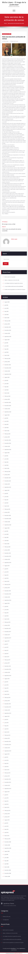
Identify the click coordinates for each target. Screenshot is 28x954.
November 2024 (7, 367)
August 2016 (6, 678)
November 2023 (7, 405)
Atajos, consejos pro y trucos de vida (11, 280)
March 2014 (6, 769)
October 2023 (7, 408)
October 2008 (7, 876)
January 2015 (7, 738)
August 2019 (6, 565)
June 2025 (6, 346)
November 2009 (7, 841)
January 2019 (7, 587)
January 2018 (7, 625)
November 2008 (7, 873)
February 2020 (7, 546)
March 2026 (6, 317)
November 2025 (7, 330)
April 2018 (6, 615)
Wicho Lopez (5, 41)
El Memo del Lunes (14, 41)
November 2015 (7, 707)
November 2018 (7, 594)
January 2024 (7, 399)
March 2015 (6, 732)
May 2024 (6, 386)
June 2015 (6, 722)
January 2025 (7, 361)
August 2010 (6, 820)
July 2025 (6, 342)
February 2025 (7, 358)
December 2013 (7, 779)
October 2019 (7, 559)
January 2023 (7, 437)
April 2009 (6, 863)
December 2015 (7, 703)
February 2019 (7, 584)
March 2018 (6, 619)
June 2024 (6, 383)
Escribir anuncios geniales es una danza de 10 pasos (14, 289)
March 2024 (6, 393)
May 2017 (6, 650)
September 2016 (7, 675)
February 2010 (7, 838)
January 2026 (7, 324)
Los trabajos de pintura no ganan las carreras (13, 283)
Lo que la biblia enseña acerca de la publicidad (13, 286)
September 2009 (7, 848)
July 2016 (6, 681)
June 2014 (6, 760)
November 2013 (7, 782)
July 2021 (6, 493)
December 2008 (7, 870)
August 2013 (6, 791)
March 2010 (6, 835)
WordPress (13, 948)
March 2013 (6, 807)
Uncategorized (6, 919)
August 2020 (6, 528)
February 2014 (7, 772)
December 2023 (7, 402)
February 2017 (7, 659)
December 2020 (7, 515)
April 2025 (6, 352)
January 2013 (7, 813)
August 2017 (6, 641)
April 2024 (6, 389)
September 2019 (7, 562)
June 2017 (6, 647)
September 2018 (7, 600)
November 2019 (7, 556)
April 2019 (6, 578)
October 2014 (7, 747)
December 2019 (7, 553)
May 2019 (6, 575)
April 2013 (6, 804)
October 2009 (7, 845)
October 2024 (7, 371)
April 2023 (6, 427)
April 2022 (6, 465)
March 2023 (6, 430)
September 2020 (7, 524)
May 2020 (6, 537)
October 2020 (7, 521)
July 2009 (6, 854)
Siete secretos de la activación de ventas (16, 23)
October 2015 (7, 710)
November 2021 (7, 481)
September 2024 (7, 374)
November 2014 (7, 744)
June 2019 (6, 572)
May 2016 (6, 688)
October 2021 (7, 484)
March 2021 (6, 506)
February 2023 (7, 433)
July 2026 (6, 305)
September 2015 (7, 713)
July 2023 (6, 418)
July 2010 (6, 823)
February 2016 (7, 697)
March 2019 (6, 581)
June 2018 (6, 609)
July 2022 (6, 455)
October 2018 (7, 597)
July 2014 (6, 757)
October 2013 (7, 785)
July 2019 (6, 568)
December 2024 (7, 364)
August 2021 (6, 490)
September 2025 (7, 336)
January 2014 (7, 776)
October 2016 (7, 672)
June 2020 (6, 534)
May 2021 (6, 499)
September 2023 (7, 411)
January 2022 (7, 474)
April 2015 (6, 728)
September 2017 (7, 637)
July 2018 (6, 606)
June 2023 (6, 421)
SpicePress (22, 948)
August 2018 (6, 603)
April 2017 (6, 653)
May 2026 (6, 311)
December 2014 (7, 741)
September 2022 (7, 449)
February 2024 (7, 396)
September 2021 (7, 487)
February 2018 (7, 622)
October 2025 (7, 333)
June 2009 (6, 857)
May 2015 (6, 725)
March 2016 (6, 694)
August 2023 (6, 415)
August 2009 (6, 851)
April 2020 (6, 540)
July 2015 (6, 719)
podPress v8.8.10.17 (18, 953)
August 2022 (6, 452)
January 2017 (7, 663)
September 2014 (7, 750)
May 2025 (6, 349)
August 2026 (6, 302)
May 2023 (6, 424)
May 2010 (6, 829)
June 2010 (6, 826)
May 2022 (6, 462)
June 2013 (6, 798)
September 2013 (7, 788)
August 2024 (6, 377)
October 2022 (7, 446)
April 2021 (6, 502)
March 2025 (6, 355)
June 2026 (6, 308)
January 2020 (7, 550)
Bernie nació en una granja (9, 277)
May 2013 (6, 801)
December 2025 (7, 327)
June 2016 (6, 685)
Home (5, 23)
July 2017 (6, 644)
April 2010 (6, 832)
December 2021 (7, 477)
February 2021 (7, 509)
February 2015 (7, 735)
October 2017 (7, 634)
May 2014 (6, 763)
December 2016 (7, 666)
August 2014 (6, 754)
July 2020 (6, 531)
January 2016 (7, 700)
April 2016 (6, 691)
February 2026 (7, 320)
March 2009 (6, 867)
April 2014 (6, 766)
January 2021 (7, 512)
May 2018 (6, 612)
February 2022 (7, 471)
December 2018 (7, 590)
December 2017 (7, 628)
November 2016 (7, 669)
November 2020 (7, 518)
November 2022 (7, 443)
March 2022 (6, 468)
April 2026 (6, 314)
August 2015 (6, 716)
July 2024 (6, 380)
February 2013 (7, 810)
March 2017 (6, 656)
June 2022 (6, 459)
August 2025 (6, 339)
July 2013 (6, 794)
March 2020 (6, 543)
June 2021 (6, 496)
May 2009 (6, 860)
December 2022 (7, 440)
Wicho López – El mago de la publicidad (14, 3)
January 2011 (7, 816)
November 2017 (7, 631)
